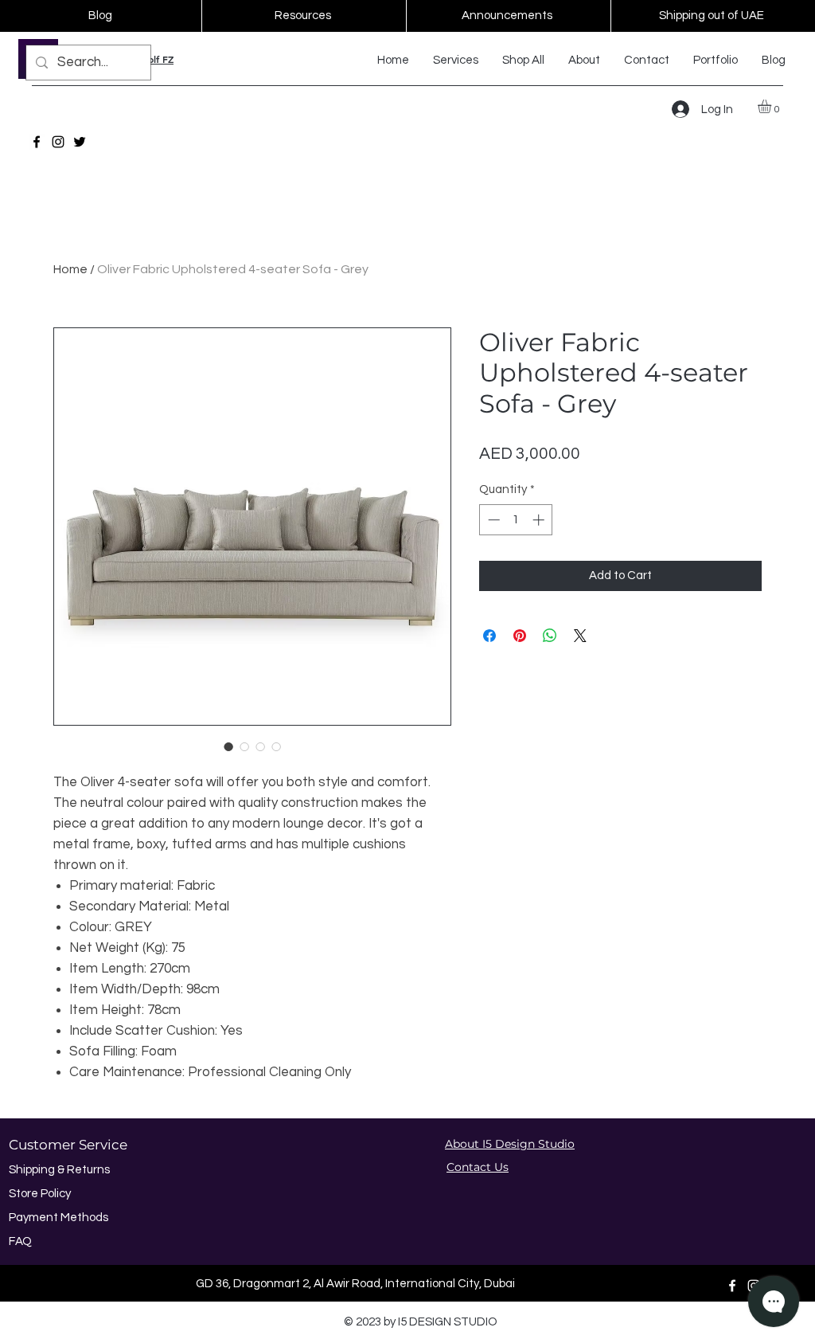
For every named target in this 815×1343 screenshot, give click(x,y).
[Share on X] (580, 635)
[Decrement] (492, 519)
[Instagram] (58, 142)
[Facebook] (37, 142)
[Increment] (540, 519)
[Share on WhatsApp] (550, 635)
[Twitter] (80, 142)
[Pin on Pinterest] (519, 635)
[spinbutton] (516, 519)
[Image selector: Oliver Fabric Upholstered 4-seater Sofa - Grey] (228, 746)
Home (70, 269)
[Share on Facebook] (489, 635)
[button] (772, 106)
